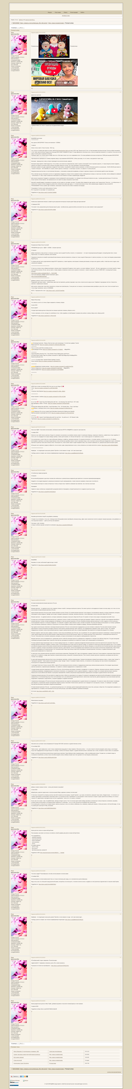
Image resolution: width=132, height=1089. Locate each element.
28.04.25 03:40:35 (41, 600)
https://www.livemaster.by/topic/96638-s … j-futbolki (52, 852)
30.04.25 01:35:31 (41, 827)
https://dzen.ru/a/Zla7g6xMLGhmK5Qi (47, 565)
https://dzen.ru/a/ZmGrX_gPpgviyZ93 (47, 315)
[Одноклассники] (25, 1076)
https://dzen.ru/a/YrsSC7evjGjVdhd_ (46, 703)
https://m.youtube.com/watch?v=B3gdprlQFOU (50, 361)
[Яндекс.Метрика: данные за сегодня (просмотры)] (15, 1080)
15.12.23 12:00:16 (41, 92)
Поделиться (34, 32)
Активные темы (66, 15)
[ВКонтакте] (21, 1076)
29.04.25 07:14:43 (41, 740)
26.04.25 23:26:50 (41, 242)
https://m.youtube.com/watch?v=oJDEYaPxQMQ (46, 388)
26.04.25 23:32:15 (41, 297)
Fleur (12, 32)
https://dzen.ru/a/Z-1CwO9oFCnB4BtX (47, 192)
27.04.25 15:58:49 (41, 470)
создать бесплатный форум (114, 1072)
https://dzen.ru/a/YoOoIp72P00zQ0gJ (60, 965)
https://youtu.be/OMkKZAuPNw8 (39, 276)
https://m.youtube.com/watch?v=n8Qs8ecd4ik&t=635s (52, 344)
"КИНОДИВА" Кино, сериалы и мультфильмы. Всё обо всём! (29, 23)
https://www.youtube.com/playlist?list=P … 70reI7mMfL (44, 273)
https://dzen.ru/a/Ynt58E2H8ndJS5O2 (47, 808)
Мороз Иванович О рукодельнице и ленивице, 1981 (26, 1051)
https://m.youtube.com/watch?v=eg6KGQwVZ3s (61, 366)
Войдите (21, 19)
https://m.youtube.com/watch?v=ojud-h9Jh (52, 368)
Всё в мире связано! (19, 1057)
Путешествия (52, 1063)
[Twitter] (23, 1076)
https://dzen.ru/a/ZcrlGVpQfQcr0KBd (47, 209)
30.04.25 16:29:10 (41, 957)
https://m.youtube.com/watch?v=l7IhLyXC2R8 (55, 396)
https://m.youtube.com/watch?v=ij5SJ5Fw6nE (58, 403)
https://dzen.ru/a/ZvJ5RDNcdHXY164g (47, 757)
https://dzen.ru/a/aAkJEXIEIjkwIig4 (64, 524)
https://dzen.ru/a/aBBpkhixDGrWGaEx (74, 453)
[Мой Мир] (27, 1076)
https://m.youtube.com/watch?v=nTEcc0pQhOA (62, 413)
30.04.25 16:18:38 (41, 870)
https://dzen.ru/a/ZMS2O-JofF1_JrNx (45, 691)
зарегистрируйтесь (30, 19)
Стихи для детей (18, 1060)
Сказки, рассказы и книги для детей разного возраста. (27, 1054)
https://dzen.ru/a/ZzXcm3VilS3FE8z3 (47, 884)
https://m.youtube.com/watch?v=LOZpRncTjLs (48, 418)
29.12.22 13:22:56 (41, 32)
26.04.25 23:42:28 (41, 340)
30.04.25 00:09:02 (41, 784)
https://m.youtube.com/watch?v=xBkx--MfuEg (54, 391)
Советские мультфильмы (55, 1051)
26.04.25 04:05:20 (41, 135)
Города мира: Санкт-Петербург (21, 1063)
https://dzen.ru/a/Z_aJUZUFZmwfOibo (55, 290)
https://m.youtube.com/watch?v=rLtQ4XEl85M (52, 369)
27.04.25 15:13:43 (41, 427)
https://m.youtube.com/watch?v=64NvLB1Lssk (61, 408)
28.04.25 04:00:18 (41, 697)
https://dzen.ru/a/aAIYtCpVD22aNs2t (47, 491)
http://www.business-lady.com (63, 150)
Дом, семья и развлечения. (56, 23)
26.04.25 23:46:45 (41, 383)
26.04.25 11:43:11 (41, 198)
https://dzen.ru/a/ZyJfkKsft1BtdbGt (110, 445)
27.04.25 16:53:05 (41, 513)
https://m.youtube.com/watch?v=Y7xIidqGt (53, 349)
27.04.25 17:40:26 (41, 556)
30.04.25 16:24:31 (41, 914)
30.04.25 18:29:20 (41, 1000)
